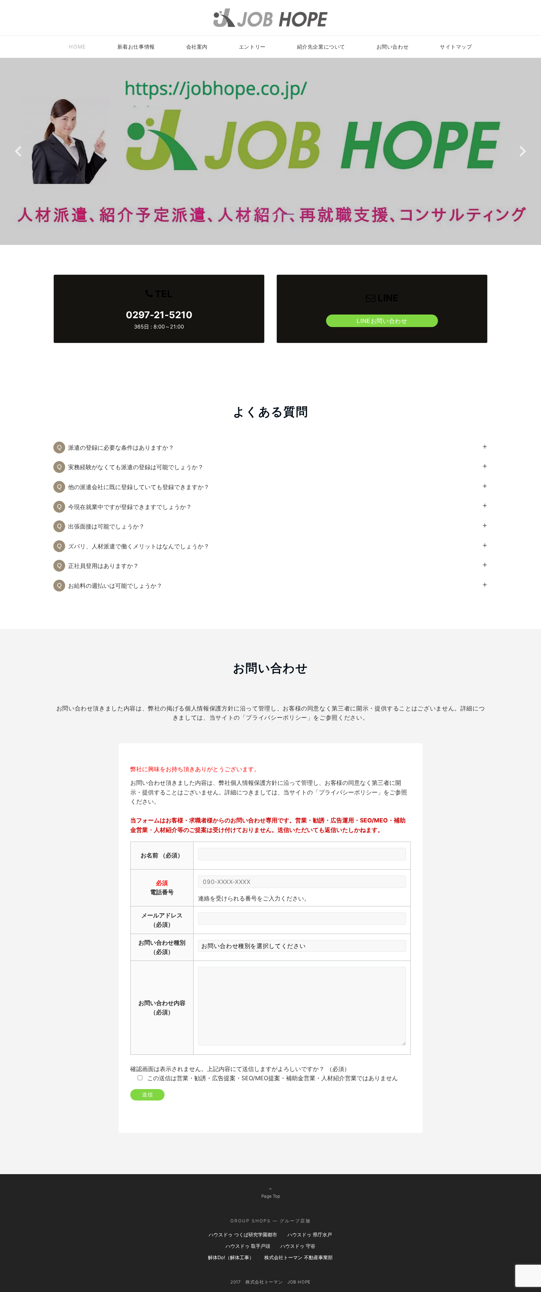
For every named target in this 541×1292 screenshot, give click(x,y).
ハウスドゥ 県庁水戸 (309, 1234)
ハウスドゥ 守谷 (297, 1246)
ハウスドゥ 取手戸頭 (248, 1246)
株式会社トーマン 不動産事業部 (298, 1257)
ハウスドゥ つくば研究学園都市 (243, 1234)
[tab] (253, 214)
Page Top (270, 1196)
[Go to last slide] (19, 151)
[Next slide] (522, 151)
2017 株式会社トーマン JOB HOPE (270, 1282)
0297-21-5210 (159, 314)
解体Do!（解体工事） (231, 1257)
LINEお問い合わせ (382, 320)
